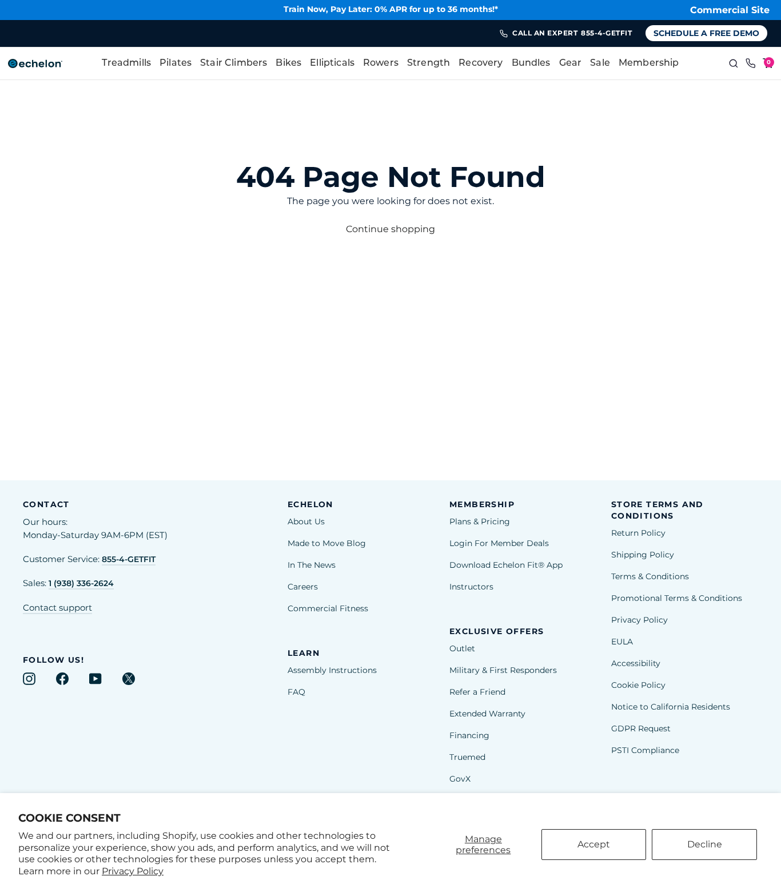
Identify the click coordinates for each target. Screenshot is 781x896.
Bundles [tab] (531, 63)
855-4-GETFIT (129, 559)
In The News (312, 565)
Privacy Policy (133, 871)
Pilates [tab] (176, 63)
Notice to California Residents (670, 707)
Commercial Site (730, 10)
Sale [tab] (600, 63)
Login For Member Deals (499, 543)
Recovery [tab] (481, 63)
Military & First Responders (503, 670)
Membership (649, 63)
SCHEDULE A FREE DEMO (706, 33)
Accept (593, 844)
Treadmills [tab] (126, 63)
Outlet (462, 648)
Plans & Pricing (479, 521)
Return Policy (638, 533)
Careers (303, 587)
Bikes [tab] (288, 63)
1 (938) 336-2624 (81, 583)
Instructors (471, 587)
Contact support (57, 608)
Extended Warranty (487, 713)
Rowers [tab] (381, 63)
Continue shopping (390, 229)
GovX (460, 779)
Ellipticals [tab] (332, 63)
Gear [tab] (570, 63)
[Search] (733, 63)
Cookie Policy (638, 685)
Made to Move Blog (327, 543)
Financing (469, 735)
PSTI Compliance (645, 750)
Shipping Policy (642, 554)
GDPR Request (641, 728)
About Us (306, 521)
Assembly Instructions (332, 670)
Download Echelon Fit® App (506, 565)
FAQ (296, 692)
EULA (622, 641)
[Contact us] (750, 63)
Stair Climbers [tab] (233, 63)
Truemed (467, 757)
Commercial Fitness (328, 608)
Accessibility (635, 663)
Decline (704, 844)
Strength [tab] (428, 63)
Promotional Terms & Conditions (676, 598)
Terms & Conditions (650, 576)
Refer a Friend (477, 692)
